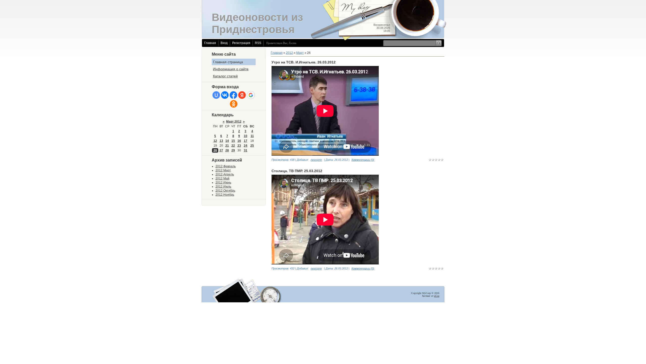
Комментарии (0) (363, 159)
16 (239, 141)
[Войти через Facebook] (233, 95)
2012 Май (222, 178)
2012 (289, 53)
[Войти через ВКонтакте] (225, 95)
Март (300, 53)
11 (252, 136)
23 (239, 145)
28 (227, 150)
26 (215, 150)
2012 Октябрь (225, 190)
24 (245, 145)
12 (215, 141)
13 (221, 141)
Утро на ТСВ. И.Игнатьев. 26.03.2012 (304, 62)
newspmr (316, 159)
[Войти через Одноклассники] (233, 104)
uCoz (436, 295)
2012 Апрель (225, 174)
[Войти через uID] (216, 95)
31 (245, 150)
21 (227, 145)
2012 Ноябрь (225, 194)
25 (252, 145)
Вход (224, 43)
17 (245, 141)
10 (245, 136)
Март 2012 (233, 121)
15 (233, 141)
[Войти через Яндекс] (242, 95)
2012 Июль (223, 186)
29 (233, 150)
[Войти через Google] (251, 95)
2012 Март (223, 170)
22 (233, 145)
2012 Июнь (223, 182)
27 (221, 150)
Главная (210, 43)
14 (227, 141)
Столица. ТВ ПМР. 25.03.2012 (297, 171)
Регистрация (241, 43)
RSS (258, 43)
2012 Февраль (226, 166)
